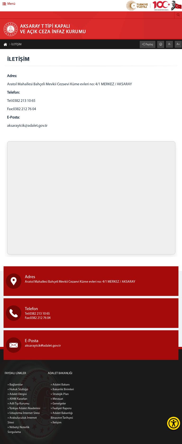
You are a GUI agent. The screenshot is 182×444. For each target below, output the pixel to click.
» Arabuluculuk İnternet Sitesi (22, 420)
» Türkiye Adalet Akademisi (24, 408)
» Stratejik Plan (60, 394)
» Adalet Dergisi (17, 394)
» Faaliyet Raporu (61, 408)
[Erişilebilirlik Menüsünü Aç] (173, 423)
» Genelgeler (58, 403)
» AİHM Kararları (17, 399)
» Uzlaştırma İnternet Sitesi (24, 413)
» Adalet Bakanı (60, 384)
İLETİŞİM (16, 44)
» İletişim (56, 422)
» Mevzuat (57, 399)
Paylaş (149, 44)
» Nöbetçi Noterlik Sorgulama (18, 430)
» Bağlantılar (15, 384)
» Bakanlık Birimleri (62, 389)
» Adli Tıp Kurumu (18, 403)
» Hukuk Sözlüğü (18, 389)
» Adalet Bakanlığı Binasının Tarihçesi (62, 415)
